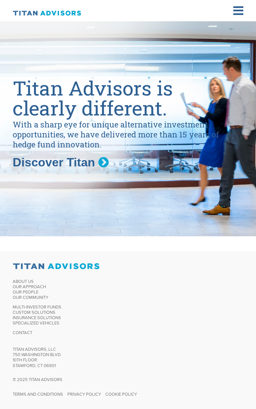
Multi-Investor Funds (37, 307)
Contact (22, 332)
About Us (23, 281)
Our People (25, 292)
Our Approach (29, 286)
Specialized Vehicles (36, 322)
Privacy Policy (84, 394)
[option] (128, 128)
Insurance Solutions (37, 317)
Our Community (30, 297)
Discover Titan (55, 162)
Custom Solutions (34, 312)
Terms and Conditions (38, 394)
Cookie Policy (121, 394)
